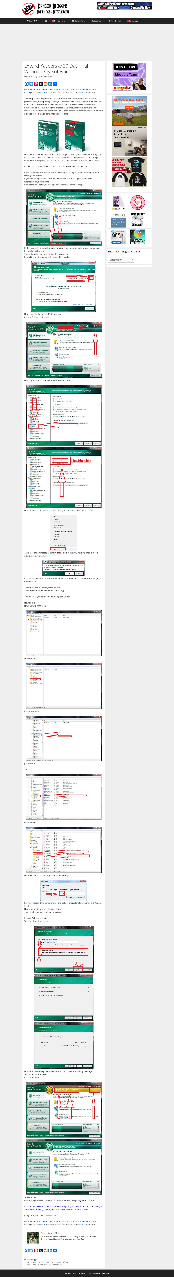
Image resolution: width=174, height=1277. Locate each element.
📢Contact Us (32, 21)
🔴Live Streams (58, 21)
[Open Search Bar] (146, 21)
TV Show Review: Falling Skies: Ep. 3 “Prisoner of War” (48, 1262)
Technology (31, 1259)
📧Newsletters (78, 21)
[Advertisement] (87, 41)
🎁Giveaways (132, 21)
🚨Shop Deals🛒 (115, 21)
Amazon (39, 92)
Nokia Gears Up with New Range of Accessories (45, 1265)
